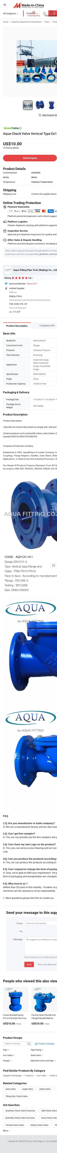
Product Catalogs (45, 1043)
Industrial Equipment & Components (26, 22)
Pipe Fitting (36, 1049)
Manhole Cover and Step (42, 1060)
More (5, 1130)
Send (29, 964)
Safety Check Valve (39, 1125)
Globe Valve (44, 1089)
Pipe (5, 1049)
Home (5, 22)
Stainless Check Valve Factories (20, 1110)
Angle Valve (27, 1089)
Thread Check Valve (14, 1125)
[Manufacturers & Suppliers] (28, 5)
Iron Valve (7, 1055)
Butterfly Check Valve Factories (20, 1117)
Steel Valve (36, 1055)
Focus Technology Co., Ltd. (38, 1141)
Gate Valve (10, 1089)
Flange (6, 1060)
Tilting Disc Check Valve (16, 1096)
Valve (47, 22)
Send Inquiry (30, 158)
